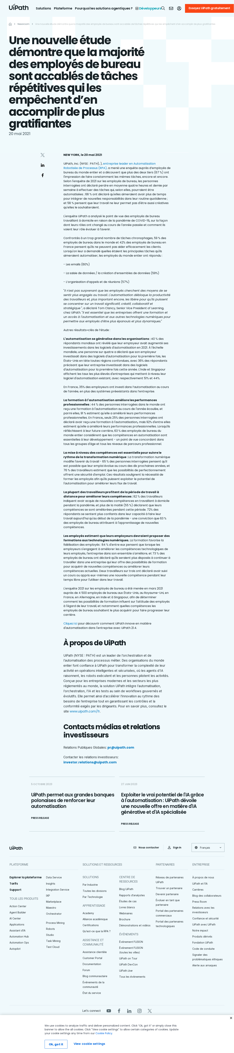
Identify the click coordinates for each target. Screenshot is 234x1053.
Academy (88, 913)
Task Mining (53, 940)
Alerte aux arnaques (204, 965)
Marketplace (53, 901)
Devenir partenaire (167, 894)
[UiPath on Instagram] (139, 1010)
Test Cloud (52, 946)
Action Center (18, 906)
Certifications (91, 925)
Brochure (124, 919)
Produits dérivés (202, 936)
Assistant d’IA (17, 930)
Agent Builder (18, 912)
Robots (50, 928)
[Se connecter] (179, 8)
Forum (86, 970)
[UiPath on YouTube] (109, 1010)
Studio (50, 934)
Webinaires (126, 913)
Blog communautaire (95, 976)
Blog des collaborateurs (206, 895)
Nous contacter (149, 847)
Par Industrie (90, 884)
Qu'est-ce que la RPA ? (97, 931)
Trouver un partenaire (169, 888)
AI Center (15, 918)
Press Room (199, 901)
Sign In (177, 847)
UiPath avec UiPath (204, 924)
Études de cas (128, 901)
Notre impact (200, 930)
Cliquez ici (70, 623)
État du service (92, 992)
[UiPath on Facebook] (119, 1010)
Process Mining (55, 922)
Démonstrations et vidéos (134, 925)
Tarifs (14, 883)
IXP (48, 895)
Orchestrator (54, 913)
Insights (50, 883)
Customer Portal (92, 958)
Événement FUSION (131, 941)
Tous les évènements (132, 976)
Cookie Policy (103, 1033)
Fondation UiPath (202, 942)
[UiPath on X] (150, 1010)
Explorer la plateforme (25, 877)
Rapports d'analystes (132, 895)
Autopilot (15, 948)
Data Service (54, 877)
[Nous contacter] (171, 8)
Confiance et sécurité (205, 918)
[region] (117, 1034)
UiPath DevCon (128, 964)
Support (15, 890)
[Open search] (163, 8)
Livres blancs (127, 907)
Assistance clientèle (95, 952)
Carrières (197, 889)
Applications (17, 924)
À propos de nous (203, 877)
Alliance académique (95, 919)
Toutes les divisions (95, 890)
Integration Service (57, 889)
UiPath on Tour (128, 958)
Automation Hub (19, 936)
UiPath (126, 970)
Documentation (92, 964)
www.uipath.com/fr (85, 711)
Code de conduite (203, 948)
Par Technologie (93, 896)
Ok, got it (56, 1044)
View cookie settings (89, 1044)
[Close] (231, 1018)
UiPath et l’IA (199, 883)
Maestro (51, 907)
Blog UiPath (126, 889)
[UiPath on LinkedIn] (129, 1010)
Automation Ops (19, 942)
